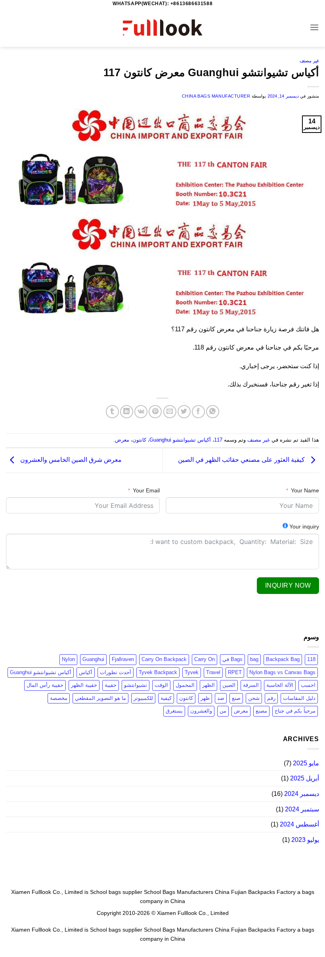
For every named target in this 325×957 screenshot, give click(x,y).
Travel (213, 672)
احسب (308, 685)
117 (218, 440)
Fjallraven (123, 659)
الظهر (208, 685)
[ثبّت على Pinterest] (155, 411)
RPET (235, 672)
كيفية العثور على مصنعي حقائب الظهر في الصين (242, 460)
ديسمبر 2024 (301, 793)
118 (311, 659)
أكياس (85, 672)
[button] (314, 27)
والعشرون (201, 711)
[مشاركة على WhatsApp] (212, 411)
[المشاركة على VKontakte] (140, 411)
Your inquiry (304, 526)
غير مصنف (309, 60)
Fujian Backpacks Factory (263, 892)
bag (254, 659)
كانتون (139, 440)
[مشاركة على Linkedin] (126, 411)
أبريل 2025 (304, 778)
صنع (236, 698)
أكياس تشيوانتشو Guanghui (180, 440)
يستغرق (174, 711)
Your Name (305, 490)
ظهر (205, 698)
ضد (220, 698)
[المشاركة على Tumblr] (112, 411)
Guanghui (93, 659)
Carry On (204, 659)
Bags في (232, 659)
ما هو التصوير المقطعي (100, 698)
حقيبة (111, 685)
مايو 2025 (306, 763)
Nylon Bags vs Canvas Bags (282, 672)
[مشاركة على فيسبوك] (198, 411)
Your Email (146, 490)
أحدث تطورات (115, 672)
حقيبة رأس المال (45, 685)
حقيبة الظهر (84, 685)
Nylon (68, 659)
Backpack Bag (283, 659)
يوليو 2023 (305, 839)
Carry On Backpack (164, 659)
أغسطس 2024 (299, 824)
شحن (254, 698)
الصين (228, 685)
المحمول (185, 685)
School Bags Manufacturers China (186, 892)
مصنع (261, 711)
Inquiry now (288, 585)
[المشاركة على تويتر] (184, 411)
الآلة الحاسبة (279, 685)
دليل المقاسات (299, 698)
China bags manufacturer (216, 96)
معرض (122, 440)
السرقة (251, 685)
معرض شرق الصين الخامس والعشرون (70, 460)
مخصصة (58, 698)
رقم (271, 698)
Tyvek (192, 672)
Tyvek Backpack (158, 672)
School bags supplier (116, 892)
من (223, 711)
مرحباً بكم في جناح (295, 711)
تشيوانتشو (135, 685)
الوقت (161, 685)
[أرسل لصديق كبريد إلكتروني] (169, 411)
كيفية (166, 698)
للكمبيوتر (143, 698)
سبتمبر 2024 (302, 809)
